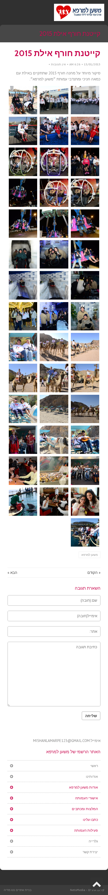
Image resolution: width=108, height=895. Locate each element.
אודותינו (92, 776)
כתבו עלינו (90, 819)
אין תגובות (58, 64)
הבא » (12, 572)
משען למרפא (89, 555)
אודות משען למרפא (83, 787)
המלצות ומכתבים (85, 809)
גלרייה (93, 841)
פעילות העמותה (86, 830)
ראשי (94, 765)
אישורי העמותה (86, 798)
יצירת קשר (90, 852)
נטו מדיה (9, 890)
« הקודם (93, 572)
